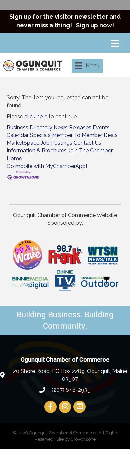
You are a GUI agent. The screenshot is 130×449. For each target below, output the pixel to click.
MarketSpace (23, 143)
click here (35, 116)
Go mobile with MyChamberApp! (47, 166)
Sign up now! (95, 25)
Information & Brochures (37, 150)
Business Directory (29, 127)
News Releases (72, 127)
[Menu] (115, 43)
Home (14, 158)
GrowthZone (83, 439)
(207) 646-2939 (70, 390)
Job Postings (56, 143)
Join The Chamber (90, 150)
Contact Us (87, 143)
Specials (40, 135)
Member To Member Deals (85, 135)
